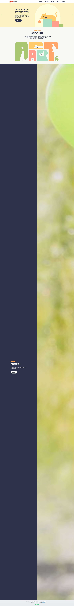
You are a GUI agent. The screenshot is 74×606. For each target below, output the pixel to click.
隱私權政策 (43, 602)
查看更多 (18, 20)
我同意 (37, 604)
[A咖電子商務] (13, 1)
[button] (1, 15)
